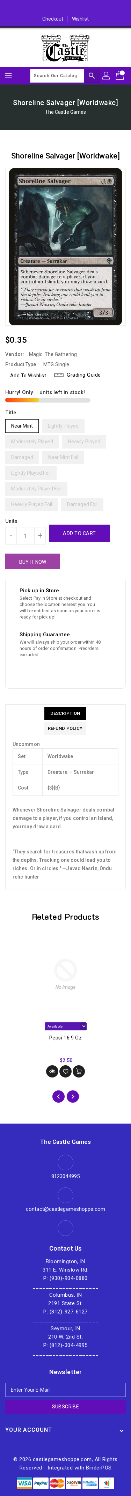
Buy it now (32, 562)
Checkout (53, 19)
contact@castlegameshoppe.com (65, 1209)
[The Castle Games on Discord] (65, 8)
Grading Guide (84, 375)
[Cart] (121, 76)
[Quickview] (52, 1071)
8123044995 (65, 1176)
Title (10, 412)
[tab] (65, 713)
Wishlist (80, 19)
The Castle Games (65, 112)
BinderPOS (99, 1468)
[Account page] (107, 76)
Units (11, 521)
